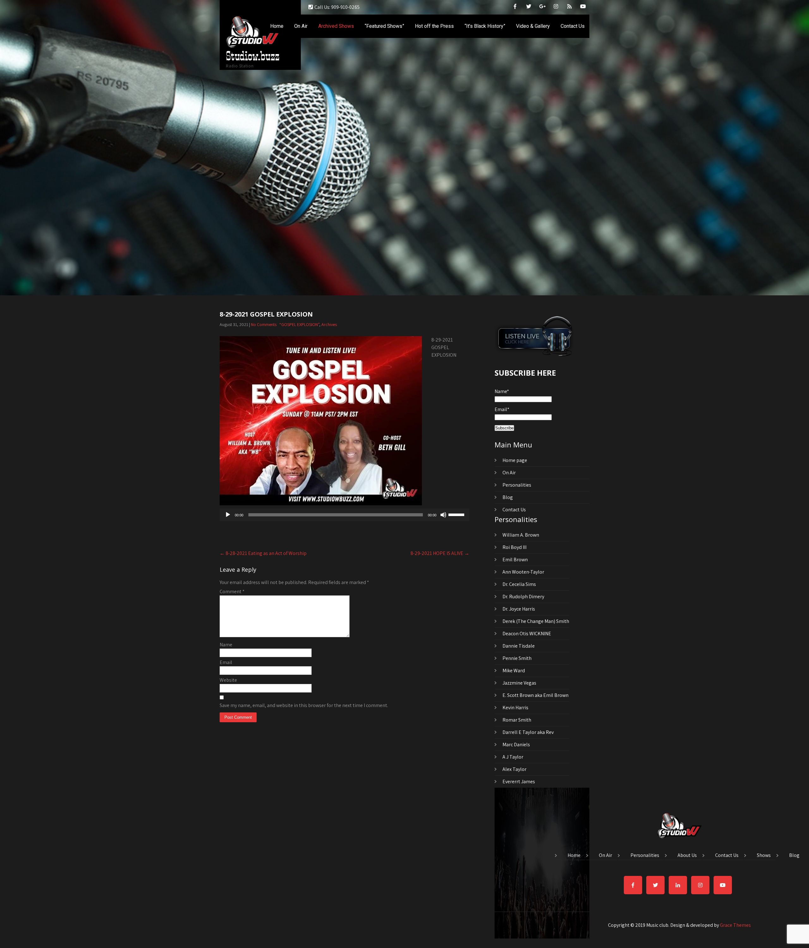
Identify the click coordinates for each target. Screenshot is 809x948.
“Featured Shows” (384, 26)
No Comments (264, 324)
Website (228, 680)
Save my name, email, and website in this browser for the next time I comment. (304, 705)
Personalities (516, 485)
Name (226, 644)
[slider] (457, 514)
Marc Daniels (516, 744)
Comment (232, 591)
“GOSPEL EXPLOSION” (299, 324)
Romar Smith (516, 720)
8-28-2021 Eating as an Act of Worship (263, 553)
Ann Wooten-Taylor (523, 572)
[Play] (228, 515)
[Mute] (443, 515)
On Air (300, 26)
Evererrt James (518, 781)
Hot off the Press (434, 26)
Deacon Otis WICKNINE (526, 633)
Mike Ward (513, 670)
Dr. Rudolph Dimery (523, 596)
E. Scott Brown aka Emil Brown (535, 695)
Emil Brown (515, 559)
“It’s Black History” (485, 26)
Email (226, 662)
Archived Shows (336, 26)
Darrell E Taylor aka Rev (528, 732)
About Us (687, 856)
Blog (507, 497)
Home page (514, 460)
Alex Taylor (514, 769)
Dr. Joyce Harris (518, 609)
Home (276, 26)
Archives (329, 324)
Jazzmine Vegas (519, 683)
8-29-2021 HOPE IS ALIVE (440, 553)
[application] (344, 514)
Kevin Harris (515, 707)
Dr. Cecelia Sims (519, 584)
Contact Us (573, 26)
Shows (764, 856)
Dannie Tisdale (518, 646)
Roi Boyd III (514, 547)
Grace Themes (735, 925)
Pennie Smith (517, 658)
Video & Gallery (533, 26)
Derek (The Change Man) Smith (535, 621)
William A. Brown (520, 535)
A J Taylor (512, 757)
